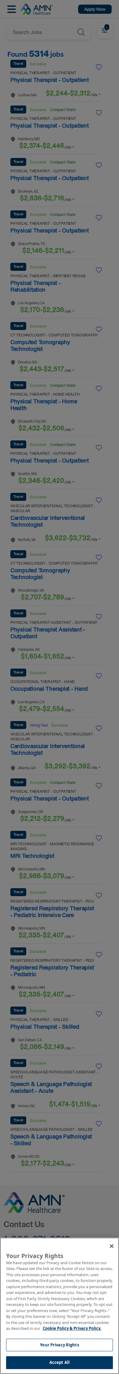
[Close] (111, 1246)
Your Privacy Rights (59, 1345)
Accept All (59, 1362)
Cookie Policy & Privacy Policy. (72, 1328)
